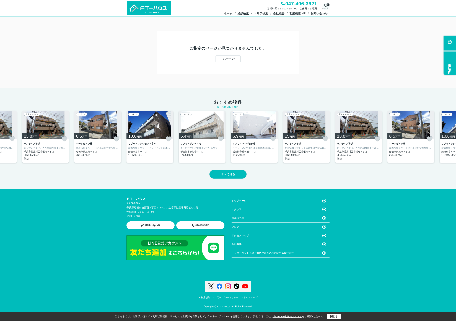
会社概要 (278, 13)
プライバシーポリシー (227, 297)
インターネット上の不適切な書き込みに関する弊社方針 (263, 252)
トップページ (239, 200)
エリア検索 (261, 13)
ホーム (228, 13)
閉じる (334, 316)
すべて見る (228, 174)
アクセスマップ (240, 235)
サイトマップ (251, 297)
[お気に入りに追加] (12, 139)
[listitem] (150, 137)
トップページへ (228, 58)
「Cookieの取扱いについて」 (287, 316)
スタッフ (237, 209)
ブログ (235, 226)
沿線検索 (243, 13)
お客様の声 (238, 218)
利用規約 (205, 297)
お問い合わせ (319, 13)
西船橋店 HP (297, 13)
